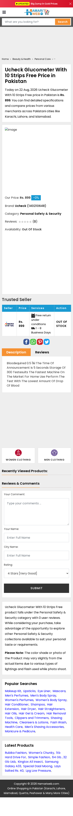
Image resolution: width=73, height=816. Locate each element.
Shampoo (38, 704)
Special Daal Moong (37, 766)
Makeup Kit (13, 691)
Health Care (14, 727)
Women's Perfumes (19, 700)
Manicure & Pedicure (20, 731)
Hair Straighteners (51, 709)
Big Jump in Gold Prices (38, 3)
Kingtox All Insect (30, 762)
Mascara (59, 691)
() (35, 221)
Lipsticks (29, 691)
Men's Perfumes (16, 695)
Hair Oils (11, 713)
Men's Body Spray (43, 695)
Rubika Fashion (16, 753)
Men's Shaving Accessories (44, 727)
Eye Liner (44, 691)
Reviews (42, 352)
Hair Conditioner (17, 704)
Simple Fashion (39, 757)
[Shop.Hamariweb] (36, 12)
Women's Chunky (41, 753)
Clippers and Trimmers (32, 718)
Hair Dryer (28, 709)
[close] (70, 3)
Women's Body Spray (51, 700)
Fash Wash (58, 722)
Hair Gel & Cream (31, 713)
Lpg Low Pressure (38, 770)
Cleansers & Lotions (33, 722)
